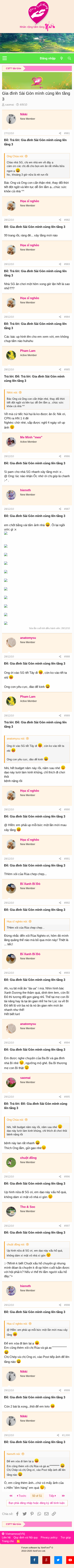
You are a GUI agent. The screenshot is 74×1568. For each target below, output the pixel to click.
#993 (67, 972)
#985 (67, 369)
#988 (67, 656)
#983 (67, 264)
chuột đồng (28, 1157)
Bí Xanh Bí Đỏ (30, 883)
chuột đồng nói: (16, 1244)
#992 (67, 902)
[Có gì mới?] (61, 58)
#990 (67, 809)
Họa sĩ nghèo (29, 201)
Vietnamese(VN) (15, 1533)
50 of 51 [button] (37, 1495)
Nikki (23, 114)
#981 (67, 133)
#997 (67, 1225)
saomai (9, 104)
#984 (67, 316)
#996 (67, 1176)
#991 (67, 858)
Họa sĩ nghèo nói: (17, 921)
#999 (67, 1390)
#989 (67, 715)
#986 (67, 456)
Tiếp (52, 1495)
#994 (67, 1042)
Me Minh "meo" (31, 437)
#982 (67, 219)
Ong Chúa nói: (15, 156)
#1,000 (66, 1435)
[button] (4, 58)
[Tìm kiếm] (69, 58)
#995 (67, 1096)
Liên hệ (6, 1537)
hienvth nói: (14, 1454)
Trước (22, 1495)
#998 (67, 1305)
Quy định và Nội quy (26, 1537)
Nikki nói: (12, 392)
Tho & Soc (27, 1206)
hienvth (25, 490)
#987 (67, 509)
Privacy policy (49, 1537)
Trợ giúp (66, 1537)
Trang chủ (8, 1541)
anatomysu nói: (16, 738)
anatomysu (28, 637)
